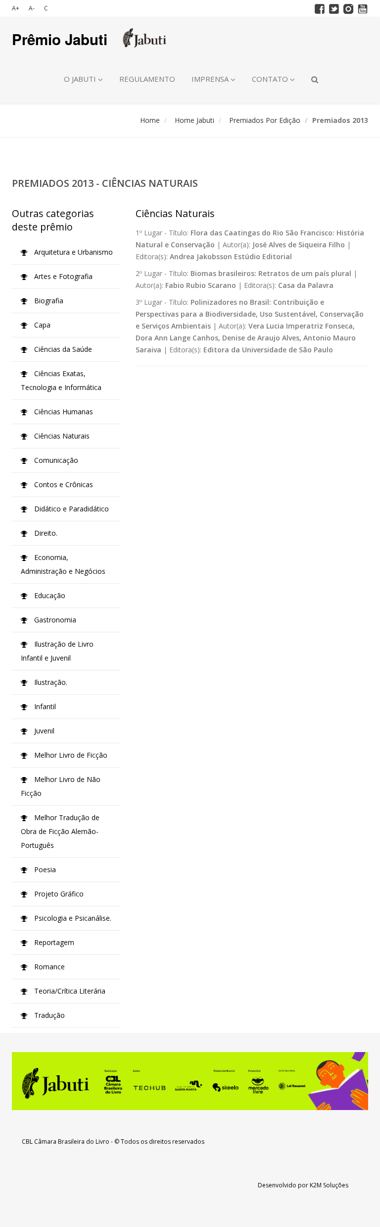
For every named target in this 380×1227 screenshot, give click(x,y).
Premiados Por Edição (264, 120)
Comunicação (55, 460)
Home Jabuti (194, 120)
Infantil (44, 706)
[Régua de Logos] (190, 1081)
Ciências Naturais (61, 436)
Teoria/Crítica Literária (68, 991)
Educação (48, 595)
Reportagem (53, 942)
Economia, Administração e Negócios (63, 564)
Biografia (47, 300)
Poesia (44, 869)
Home (150, 120)
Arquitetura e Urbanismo (72, 252)
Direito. (44, 533)
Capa (41, 325)
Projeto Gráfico (58, 893)
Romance (48, 966)
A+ (15, 8)
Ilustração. (49, 682)
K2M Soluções (329, 1185)
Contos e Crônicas (62, 484)
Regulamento (147, 79)
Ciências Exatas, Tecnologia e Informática (61, 380)
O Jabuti (81, 79)
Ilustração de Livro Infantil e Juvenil (57, 651)
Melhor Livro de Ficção (69, 755)
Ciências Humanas (62, 411)
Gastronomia (54, 619)
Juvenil (43, 730)
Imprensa (211, 79)
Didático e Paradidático (70, 508)
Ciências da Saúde (62, 349)
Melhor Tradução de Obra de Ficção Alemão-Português (60, 831)
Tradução (48, 1015)
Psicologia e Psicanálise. (71, 918)
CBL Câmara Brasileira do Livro (65, 1141)
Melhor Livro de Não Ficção (60, 786)
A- (32, 8)
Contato (271, 79)
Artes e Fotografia (62, 276)
